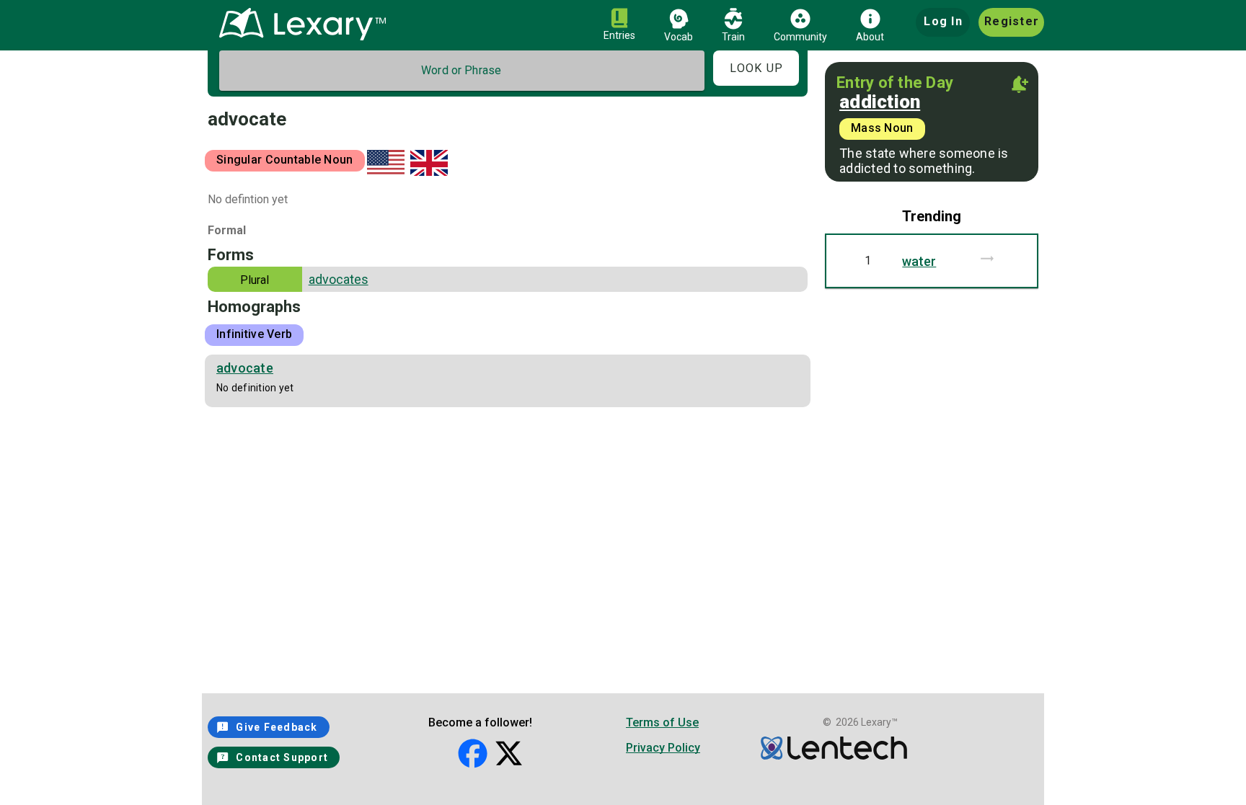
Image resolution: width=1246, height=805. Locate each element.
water (919, 261)
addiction (879, 101)
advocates (338, 279)
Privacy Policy (663, 748)
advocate (244, 367)
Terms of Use (662, 722)
